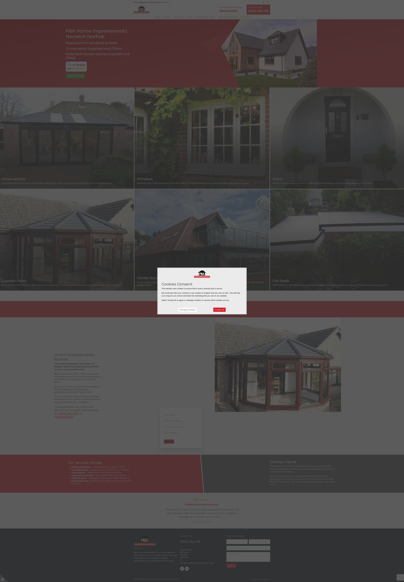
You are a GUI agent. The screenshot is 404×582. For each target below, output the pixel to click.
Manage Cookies (187, 310)
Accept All (219, 310)
